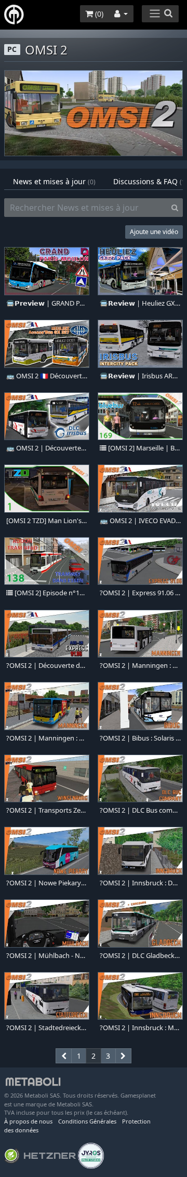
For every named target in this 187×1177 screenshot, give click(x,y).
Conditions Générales (87, 1121)
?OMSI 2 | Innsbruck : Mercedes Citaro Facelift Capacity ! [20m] (140, 1028)
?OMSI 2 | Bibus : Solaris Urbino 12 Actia (140, 738)
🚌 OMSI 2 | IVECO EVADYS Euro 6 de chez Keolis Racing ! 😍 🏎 (140, 521)
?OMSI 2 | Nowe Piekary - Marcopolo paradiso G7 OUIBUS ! (46, 883)
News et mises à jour (54, 181)
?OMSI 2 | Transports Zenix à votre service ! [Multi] (46, 810)
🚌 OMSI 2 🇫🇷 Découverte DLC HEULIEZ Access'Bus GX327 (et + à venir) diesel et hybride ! (46, 376)
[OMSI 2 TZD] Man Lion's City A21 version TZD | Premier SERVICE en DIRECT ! (46, 521)
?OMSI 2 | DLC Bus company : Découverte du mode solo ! (140, 810)
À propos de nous (28, 1121)
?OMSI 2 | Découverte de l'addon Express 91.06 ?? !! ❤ (46, 665)
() (98, 14)
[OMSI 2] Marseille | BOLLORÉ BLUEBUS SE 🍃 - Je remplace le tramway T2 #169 (143, 448)
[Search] (175, 207)
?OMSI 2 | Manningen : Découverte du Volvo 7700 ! (140, 665)
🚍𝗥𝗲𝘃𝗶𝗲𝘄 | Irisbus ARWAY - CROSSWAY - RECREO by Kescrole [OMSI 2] (140, 376)
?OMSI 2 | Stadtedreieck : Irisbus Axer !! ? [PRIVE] (46, 1028)
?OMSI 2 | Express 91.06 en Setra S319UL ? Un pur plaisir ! (140, 593)
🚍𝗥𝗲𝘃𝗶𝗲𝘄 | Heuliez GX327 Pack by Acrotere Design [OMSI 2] (140, 303)
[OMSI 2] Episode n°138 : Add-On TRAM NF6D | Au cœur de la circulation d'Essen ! (50, 593)
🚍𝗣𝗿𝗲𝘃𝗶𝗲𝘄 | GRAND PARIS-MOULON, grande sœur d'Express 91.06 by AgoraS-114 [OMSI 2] (46, 303)
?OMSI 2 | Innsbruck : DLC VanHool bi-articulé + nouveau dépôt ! (140, 883)
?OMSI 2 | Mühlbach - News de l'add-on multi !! (46, 956)
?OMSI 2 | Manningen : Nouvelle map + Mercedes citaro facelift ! (46, 738)
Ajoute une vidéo (154, 231)
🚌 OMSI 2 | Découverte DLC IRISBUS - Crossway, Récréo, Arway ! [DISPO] (46, 448)
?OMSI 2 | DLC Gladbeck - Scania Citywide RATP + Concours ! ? (140, 956)
